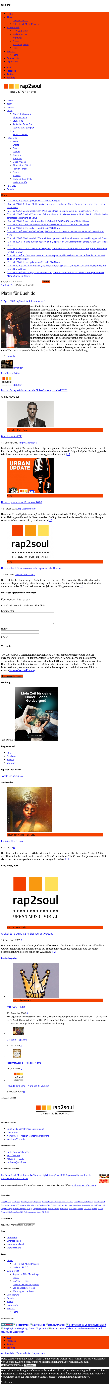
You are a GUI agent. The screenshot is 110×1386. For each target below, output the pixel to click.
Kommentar (7, 611)
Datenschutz (13, 58)
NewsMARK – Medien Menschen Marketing (28, 1135)
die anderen (12, 1132)
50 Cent (8, 1201)
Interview (17, 158)
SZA (21, 1212)
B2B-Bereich (13, 27)
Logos (15, 48)
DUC (48, 1205)
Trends (16, 172)
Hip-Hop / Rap (20, 117)
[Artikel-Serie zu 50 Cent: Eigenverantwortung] (35, 924)
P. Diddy (80, 1208)
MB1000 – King (16, 1007)
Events (16, 148)
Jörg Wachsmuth (27, 442)
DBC (17, 1205)
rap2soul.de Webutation (12, 1331)
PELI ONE (11, 185)
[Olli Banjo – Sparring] (18, 1034)
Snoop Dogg (15, 1212)
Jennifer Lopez (67, 1205)
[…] (68, 454)
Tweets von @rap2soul (12, 776)
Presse (16, 41)
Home (10, 13)
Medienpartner (20, 34)
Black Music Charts (81, 1201)
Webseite (6, 646)
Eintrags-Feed (14, 1240)
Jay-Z (59, 1205)
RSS (9, 1337)
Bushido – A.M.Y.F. (11, 436)
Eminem (54, 1205)
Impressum (12, 61)
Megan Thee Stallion (40, 1208)
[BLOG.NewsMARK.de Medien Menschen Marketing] (55, 1324)
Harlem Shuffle (20, 182)
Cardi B (102, 1201)
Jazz (14, 131)
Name (4, 628)
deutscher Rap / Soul (23, 124)
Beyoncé (45, 1201)
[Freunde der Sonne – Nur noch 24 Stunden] (18, 1080)
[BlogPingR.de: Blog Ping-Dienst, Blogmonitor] (24, 1328)
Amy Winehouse (35, 1201)
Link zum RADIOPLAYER (84, 1185)
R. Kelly (100, 1208)
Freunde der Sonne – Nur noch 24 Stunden (28, 1086)
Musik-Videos (19, 162)
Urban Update (31, 1212)
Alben (9, 110)
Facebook (11, 1341)
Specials (16, 175)
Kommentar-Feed (15, 1244)
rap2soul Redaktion (26, 301)
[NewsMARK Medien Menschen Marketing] (37, 1324)
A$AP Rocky (16, 1201)
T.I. (25, 1212)
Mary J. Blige (27, 1208)
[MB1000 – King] (36, 997)
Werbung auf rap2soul (23, 1291)
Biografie (17, 155)
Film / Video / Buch (22, 165)
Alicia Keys (25, 1201)
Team (15, 54)
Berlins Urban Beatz (22, 179)
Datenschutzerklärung (22, 670)
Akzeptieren (30, 1365)
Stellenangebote (21, 44)
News (15, 141)
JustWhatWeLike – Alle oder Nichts (24, 1062)
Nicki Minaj (73, 1208)
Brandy (90, 1201)
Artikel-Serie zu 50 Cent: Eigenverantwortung (27, 934)
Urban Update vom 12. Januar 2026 (21, 502)
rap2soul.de (7, 1353)
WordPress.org (14, 1247)
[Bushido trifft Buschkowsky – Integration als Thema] (30, 558)
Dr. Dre (39, 1205)
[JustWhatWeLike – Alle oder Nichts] (17, 1057)
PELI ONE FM (13, 1155)
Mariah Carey (18, 1208)
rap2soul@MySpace (16, 1162)
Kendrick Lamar (87, 1205)
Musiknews (64, 1208)
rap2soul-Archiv (9, 1224)
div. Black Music (20, 134)
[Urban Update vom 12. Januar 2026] (30, 492)
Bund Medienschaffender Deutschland (25, 1129)
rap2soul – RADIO (15, 1158)
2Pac (3, 1201)
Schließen (6, 1382)
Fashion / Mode (20, 168)
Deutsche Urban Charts (27, 1205)
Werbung (17, 37)
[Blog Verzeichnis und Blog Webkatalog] (86, 1324)
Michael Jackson (53, 1208)
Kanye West (76, 1205)
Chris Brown (10, 1205)
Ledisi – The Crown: (12, 841)
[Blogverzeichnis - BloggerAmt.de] (21, 1324)
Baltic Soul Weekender (18, 1152)
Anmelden (12, 1237)
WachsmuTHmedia (16, 1139)
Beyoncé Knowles (54, 1201)
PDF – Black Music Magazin (26, 24)
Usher (39, 1212)
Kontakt (11, 51)
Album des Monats (22, 114)
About (10, 17)
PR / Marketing (20, 31)
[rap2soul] (22, 94)
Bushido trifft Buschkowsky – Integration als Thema (31, 568)
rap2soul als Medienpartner (26, 1284)
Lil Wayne (8, 1208)
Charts (16, 144)
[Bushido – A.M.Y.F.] (30, 426)
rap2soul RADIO (20, 20)
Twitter (10, 1344)
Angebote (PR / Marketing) (26, 1274)
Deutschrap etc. (9, 958)
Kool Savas (98, 1205)
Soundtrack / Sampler (23, 127)
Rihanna (4, 1212)
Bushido (11, 356)
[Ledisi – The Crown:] (29, 831)
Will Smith (45, 1212)
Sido (9, 1212)
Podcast (16, 151)
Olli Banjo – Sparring (17, 1039)
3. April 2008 (8, 301)
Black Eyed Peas (67, 1201)
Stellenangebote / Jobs (24, 1287)
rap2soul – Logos (21, 1281)
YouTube (11, 1347)
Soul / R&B (18, 120)
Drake (44, 1205)
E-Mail (4, 637)
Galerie (10, 189)
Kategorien (12, 138)
